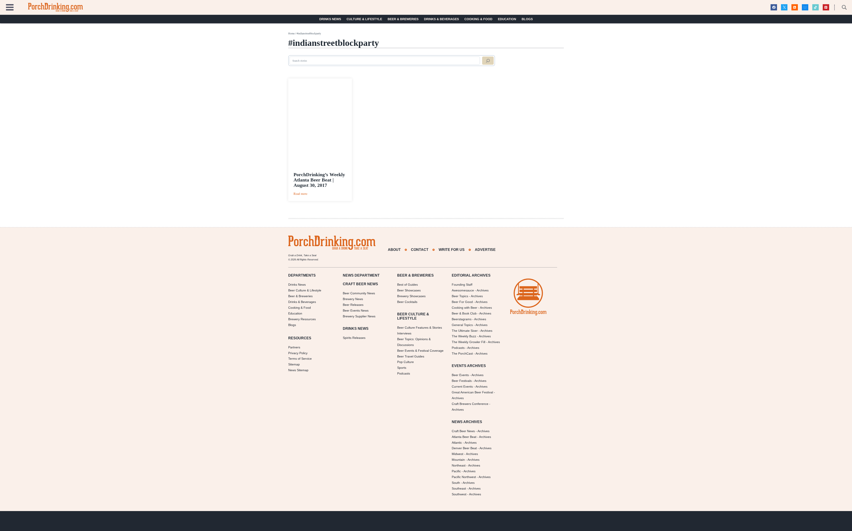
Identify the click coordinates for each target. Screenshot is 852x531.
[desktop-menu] (9, 7)
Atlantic (457, 442)
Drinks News (330, 19)
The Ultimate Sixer (465, 330)
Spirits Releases (354, 338)
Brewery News (353, 299)
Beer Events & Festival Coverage (420, 350)
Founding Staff (462, 284)
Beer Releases (353, 304)
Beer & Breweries (403, 19)
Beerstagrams (461, 319)
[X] (784, 7)
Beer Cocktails (407, 302)
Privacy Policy (298, 353)
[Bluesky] (805, 7)
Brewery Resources (302, 319)
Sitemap (294, 364)
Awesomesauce (463, 290)
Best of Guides (407, 284)
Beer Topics (460, 296)
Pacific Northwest (464, 477)
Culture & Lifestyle (364, 19)
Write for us (452, 250)
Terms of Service (300, 358)
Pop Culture (405, 362)
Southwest (459, 494)
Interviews (404, 333)
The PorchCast (462, 353)
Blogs (527, 19)
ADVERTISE (485, 250)
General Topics (462, 325)
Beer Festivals (462, 381)
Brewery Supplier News (359, 316)
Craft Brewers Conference (470, 404)
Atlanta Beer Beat (464, 437)
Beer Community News (359, 293)
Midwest (457, 454)
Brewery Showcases (411, 296)
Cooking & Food (478, 19)
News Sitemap (298, 370)
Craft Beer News (463, 431)
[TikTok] (815, 7)
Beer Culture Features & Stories (419, 327)
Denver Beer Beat (464, 448)
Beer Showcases (409, 290)
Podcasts (403, 373)
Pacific (456, 471)
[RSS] (794, 7)
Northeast (458, 465)
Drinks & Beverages (441, 19)
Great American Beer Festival (472, 392)
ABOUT (394, 250)
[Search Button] (842, 7)
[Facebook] (774, 7)
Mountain (458, 459)
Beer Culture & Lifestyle (304, 290)
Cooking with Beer (464, 307)
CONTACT (419, 250)
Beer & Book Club (464, 313)
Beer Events (460, 375)
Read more (300, 193)
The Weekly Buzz (464, 336)
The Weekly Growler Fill (468, 342)
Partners (294, 347)
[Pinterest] (826, 7)
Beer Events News (356, 310)
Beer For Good (462, 302)
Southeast (459, 488)
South (456, 482)
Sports (401, 367)
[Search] (488, 61)
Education (507, 19)
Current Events (462, 386)
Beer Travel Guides (410, 356)
